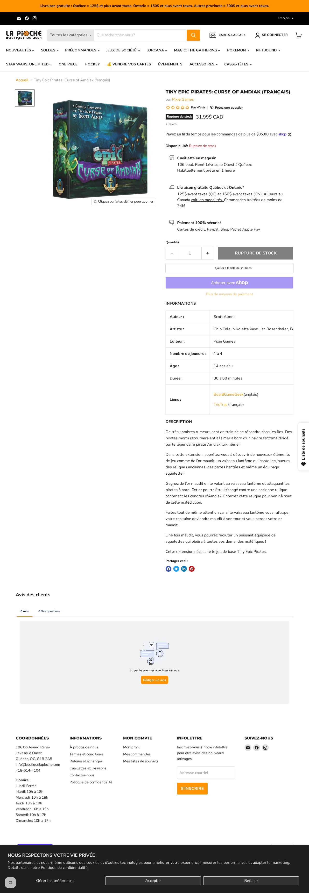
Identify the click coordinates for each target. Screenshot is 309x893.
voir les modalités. (207, 200)
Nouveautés (19, 50)
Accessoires (202, 64)
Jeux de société (121, 50)
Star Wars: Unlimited (27, 64)
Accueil (22, 80)
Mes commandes (137, 754)
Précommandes (81, 50)
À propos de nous (84, 747)
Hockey (92, 64)
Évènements (170, 64)
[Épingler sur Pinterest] (192, 569)
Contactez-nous (82, 775)
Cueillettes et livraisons (88, 768)
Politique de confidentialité (64, 867)
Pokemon (237, 50)
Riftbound (267, 50)
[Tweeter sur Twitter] (176, 569)
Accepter (153, 880)
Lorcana (156, 50)
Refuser (251, 880)
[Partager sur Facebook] (168, 569)
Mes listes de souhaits (140, 761)
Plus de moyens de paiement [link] (229, 294)
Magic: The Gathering (196, 50)
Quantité (172, 242)
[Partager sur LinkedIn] (184, 569)
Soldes (48, 50)
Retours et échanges (86, 761)
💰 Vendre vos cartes (129, 64)
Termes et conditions (86, 754)
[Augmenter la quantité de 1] (208, 253)
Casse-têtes (236, 64)
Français (283, 18)
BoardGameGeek (229, 394)
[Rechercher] (193, 35)
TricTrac (220, 404)
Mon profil (131, 747)
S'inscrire (192, 788)
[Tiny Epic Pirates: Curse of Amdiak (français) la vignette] (24, 98)
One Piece (68, 64)
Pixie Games (183, 99)
